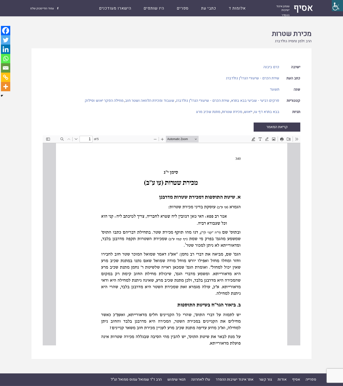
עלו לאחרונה (200, 379)
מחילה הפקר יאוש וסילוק (104, 100)
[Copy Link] (5, 77)
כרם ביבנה (271, 67)
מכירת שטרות (292, 34)
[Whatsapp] (5, 58)
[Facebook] (5, 30)
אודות (282, 379)
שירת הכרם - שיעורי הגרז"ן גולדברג (252, 78)
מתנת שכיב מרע (208, 112)
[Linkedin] (5, 49)
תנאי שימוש (176, 379)
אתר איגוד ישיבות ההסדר (234, 379)
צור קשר (265, 379)
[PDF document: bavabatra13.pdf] (171, 240)
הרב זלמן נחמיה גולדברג (293, 41)
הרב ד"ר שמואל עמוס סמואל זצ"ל (136, 379)
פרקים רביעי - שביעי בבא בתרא (255, 100)
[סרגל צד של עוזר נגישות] (337, 5)
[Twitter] (5, 40)
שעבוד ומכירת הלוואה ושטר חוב (149, 100)
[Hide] (2, 96)
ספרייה (311, 379)
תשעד (274, 89)
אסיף (296, 379)
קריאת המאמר (277, 127)
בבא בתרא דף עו (266, 112)
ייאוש (248, 112)
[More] (5, 86)
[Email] (5, 68)
